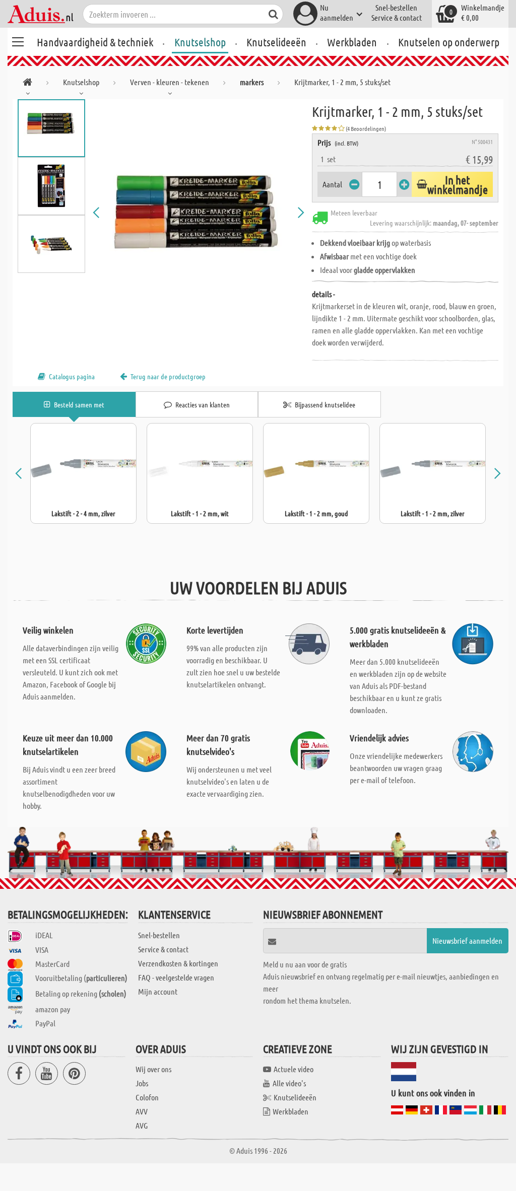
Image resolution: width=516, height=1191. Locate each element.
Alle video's (289, 1083)
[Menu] (18, 40)
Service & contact (396, 17)
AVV (142, 1111)
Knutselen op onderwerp (448, 41)
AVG (142, 1125)
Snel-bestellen (396, 7)
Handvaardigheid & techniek (95, 41)
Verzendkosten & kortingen (178, 963)
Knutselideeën (276, 41)
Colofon (147, 1097)
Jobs (142, 1083)
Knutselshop (200, 41)
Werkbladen (352, 41)
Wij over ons (153, 1069)
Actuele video (293, 1069)
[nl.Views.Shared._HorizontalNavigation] (27, 84)
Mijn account (157, 991)
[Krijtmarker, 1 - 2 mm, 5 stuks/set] (198, 212)
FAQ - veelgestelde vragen (176, 977)
